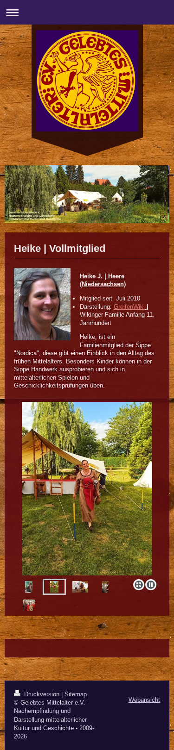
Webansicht (144, 699)
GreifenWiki (129, 306)
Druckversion (41, 694)
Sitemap (75, 694)
